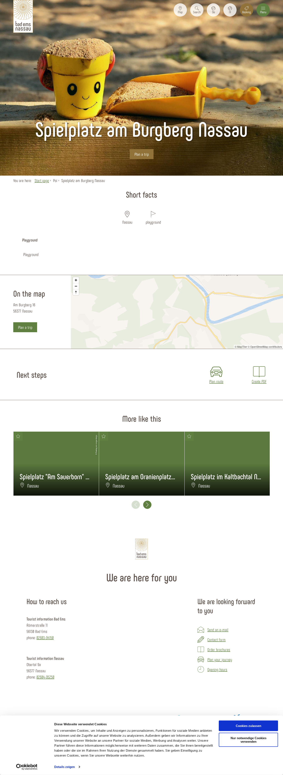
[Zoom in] (76, 280)
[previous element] (136, 505)
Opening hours (217, 669)
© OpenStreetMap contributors (265, 346)
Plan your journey (219, 659)
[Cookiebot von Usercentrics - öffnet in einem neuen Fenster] (27, 767)
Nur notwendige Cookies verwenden (248, 739)
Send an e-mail (217, 629)
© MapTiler (241, 346)
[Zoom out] (76, 286)
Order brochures (218, 649)
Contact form (216, 639)
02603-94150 (45, 637)
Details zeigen (64, 767)
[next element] (147, 505)
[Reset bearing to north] (76, 292)
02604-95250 (45, 676)
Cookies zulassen (248, 726)
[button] (180, 10)
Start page (42, 180)
